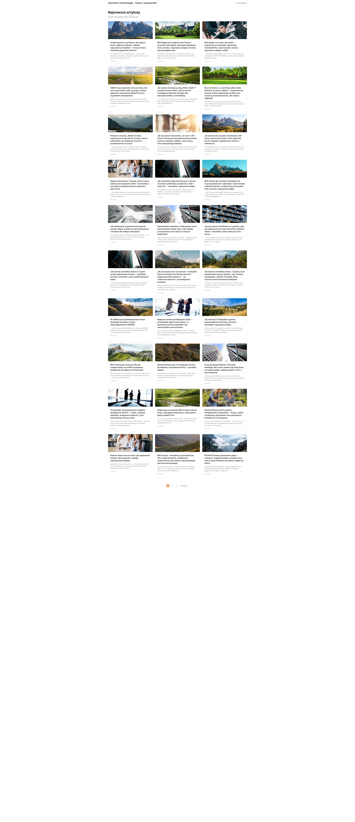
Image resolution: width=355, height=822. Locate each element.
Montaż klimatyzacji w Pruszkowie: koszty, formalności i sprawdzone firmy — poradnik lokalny (176, 367)
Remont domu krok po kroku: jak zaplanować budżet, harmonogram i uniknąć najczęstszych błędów (130, 458)
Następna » (184, 485)
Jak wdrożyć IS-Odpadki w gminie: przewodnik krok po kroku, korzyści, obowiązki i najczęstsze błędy (220, 322)
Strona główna (242, 3)
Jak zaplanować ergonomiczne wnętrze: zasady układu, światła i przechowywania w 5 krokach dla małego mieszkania (129, 229)
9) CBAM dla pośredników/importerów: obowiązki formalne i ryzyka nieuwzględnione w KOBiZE (127, 322)
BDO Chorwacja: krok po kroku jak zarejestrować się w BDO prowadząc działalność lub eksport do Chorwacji (126, 367)
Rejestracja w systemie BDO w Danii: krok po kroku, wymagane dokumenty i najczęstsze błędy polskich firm (177, 412)
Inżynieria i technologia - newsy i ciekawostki (132, 3)
